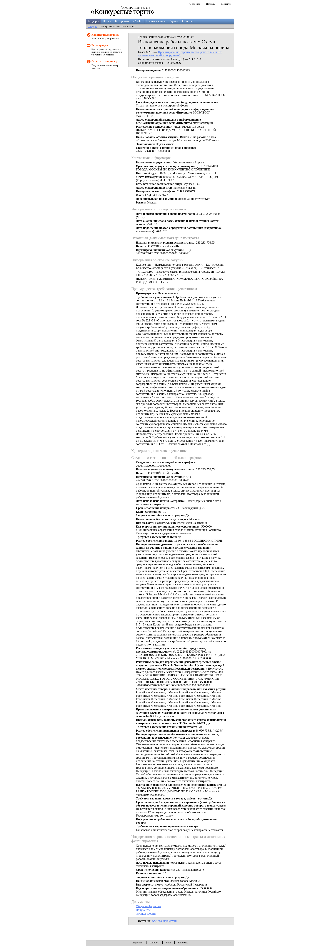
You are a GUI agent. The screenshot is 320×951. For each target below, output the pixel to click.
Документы (143, 909)
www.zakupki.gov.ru (164, 920)
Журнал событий (146, 913)
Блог (168, 942)
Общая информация (148, 906)
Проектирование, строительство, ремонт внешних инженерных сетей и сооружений (180, 53)
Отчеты (187, 21)
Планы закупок (156, 21)
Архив (174, 21)
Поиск (107, 21)
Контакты (226, 3)
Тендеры (93, 21)
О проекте (194, 3)
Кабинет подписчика (105, 34)
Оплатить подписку (104, 61)
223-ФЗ (137, 21)
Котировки (122, 21)
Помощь (210, 3)
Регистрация (99, 45)
